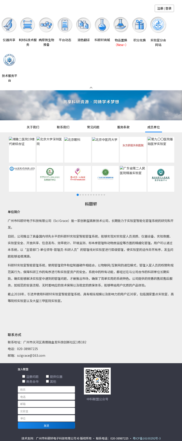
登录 (168, 8)
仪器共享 (9, 40)
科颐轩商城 (102, 40)
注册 (160, 8)
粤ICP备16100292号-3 (147, 438)
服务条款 (123, 127)
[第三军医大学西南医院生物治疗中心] (50, 174)
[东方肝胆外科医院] (133, 145)
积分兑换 (139, 40)
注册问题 (32, 376)
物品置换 (121, 42)
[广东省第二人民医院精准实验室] (133, 170)
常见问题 (93, 127)
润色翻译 (83, 40)
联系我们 (63, 127)
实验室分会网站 (158, 42)
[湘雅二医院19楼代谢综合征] (22, 141)
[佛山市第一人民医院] (77, 174)
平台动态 (65, 40)
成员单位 (153, 127)
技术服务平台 (9, 78)
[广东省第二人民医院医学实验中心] (161, 175)
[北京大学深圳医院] (50, 141)
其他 (53, 381)
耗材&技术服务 (28, 42)
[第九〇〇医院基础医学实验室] (161, 141)
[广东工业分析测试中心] (105, 174)
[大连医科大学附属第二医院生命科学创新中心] (22, 168)
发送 (46, 425)
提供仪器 (56, 376)
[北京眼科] (72, 139)
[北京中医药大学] (104, 139)
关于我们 (33, 127)
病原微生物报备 (46, 42)
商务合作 (32, 381)
